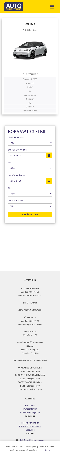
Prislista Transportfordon (30, 426)
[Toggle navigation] (52, 7)
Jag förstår (45, 450)
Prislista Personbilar (30, 422)
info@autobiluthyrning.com (32, 440)
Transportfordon (30, 408)
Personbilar (30, 405)
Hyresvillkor (30, 429)
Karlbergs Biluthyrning (30, 412)
